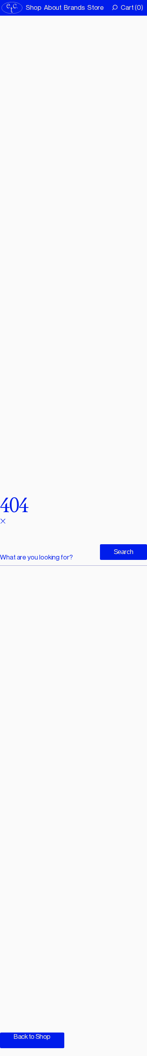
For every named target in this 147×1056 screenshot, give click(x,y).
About (53, 7)
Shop (34, 7)
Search (123, 552)
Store (95, 7)
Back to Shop (32, 1036)
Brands (74, 7)
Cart (131, 7)
